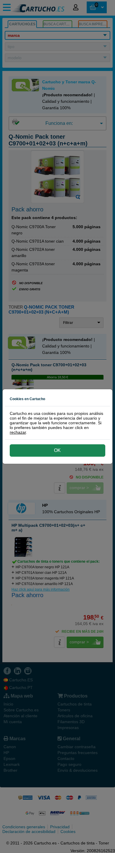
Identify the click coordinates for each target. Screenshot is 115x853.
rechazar (18, 432)
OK (57, 450)
